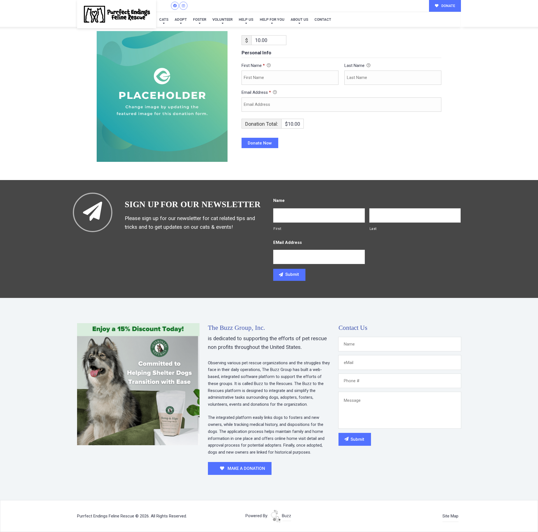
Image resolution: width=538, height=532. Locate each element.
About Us (299, 19)
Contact (322, 19)
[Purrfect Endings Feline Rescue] (116, 14)
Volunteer (222, 19)
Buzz (286, 515)
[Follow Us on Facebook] (175, 6)
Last (373, 229)
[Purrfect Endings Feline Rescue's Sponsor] (138, 383)
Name (279, 200)
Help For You (272, 19)
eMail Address (287, 242)
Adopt (181, 19)
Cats (163, 19)
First (277, 229)
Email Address (256, 92)
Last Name (355, 65)
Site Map (450, 516)
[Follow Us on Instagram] (183, 6)
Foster (199, 19)
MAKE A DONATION (245, 468)
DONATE (447, 6)
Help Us (246, 19)
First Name (253, 65)
